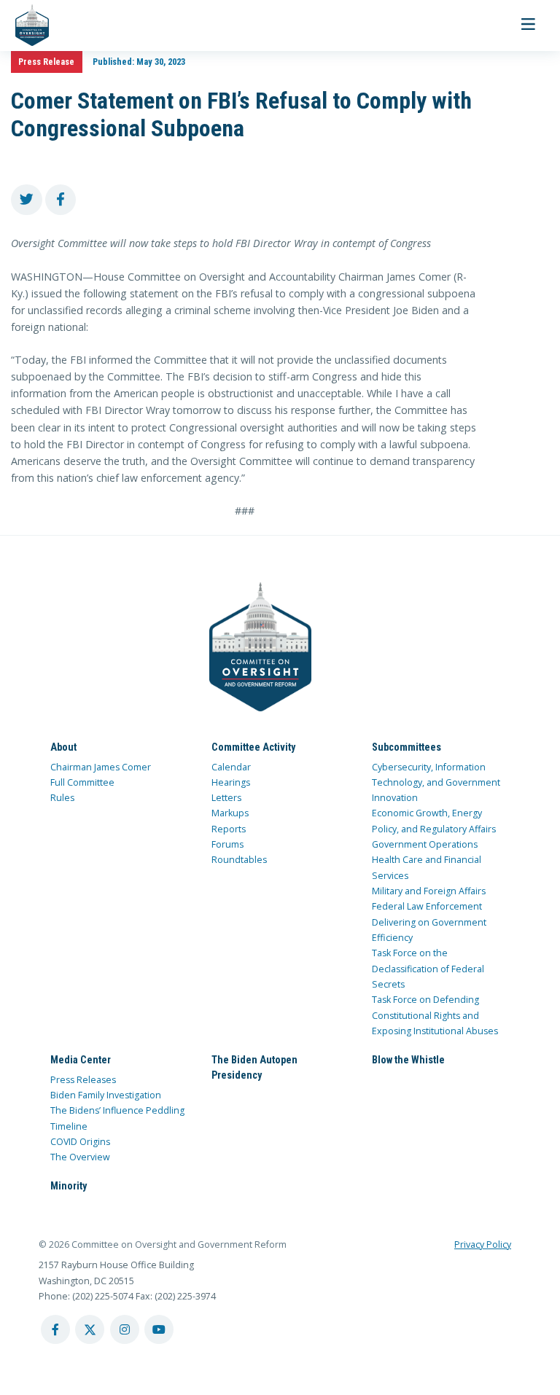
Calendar (231, 767)
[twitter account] (89, 1329)
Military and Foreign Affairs (429, 891)
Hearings (230, 782)
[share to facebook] (61, 200)
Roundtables (239, 859)
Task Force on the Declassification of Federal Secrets (428, 968)
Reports (228, 829)
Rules (62, 798)
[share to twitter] (26, 200)
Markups (230, 813)
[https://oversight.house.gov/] (24, 25)
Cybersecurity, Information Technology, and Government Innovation (436, 783)
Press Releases (83, 1080)
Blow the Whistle (408, 1060)
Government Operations (425, 844)
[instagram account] (124, 1329)
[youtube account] (159, 1329)
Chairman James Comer (100, 767)
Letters (226, 798)
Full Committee (82, 782)
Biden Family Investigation (105, 1095)
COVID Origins (80, 1142)
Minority (68, 1186)
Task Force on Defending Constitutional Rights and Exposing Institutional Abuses (435, 1015)
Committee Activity (253, 747)
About (63, 747)
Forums (227, 844)
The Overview (80, 1157)
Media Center (80, 1060)
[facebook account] (55, 1329)
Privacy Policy (482, 1244)
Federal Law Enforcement (427, 906)
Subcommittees (406, 747)
